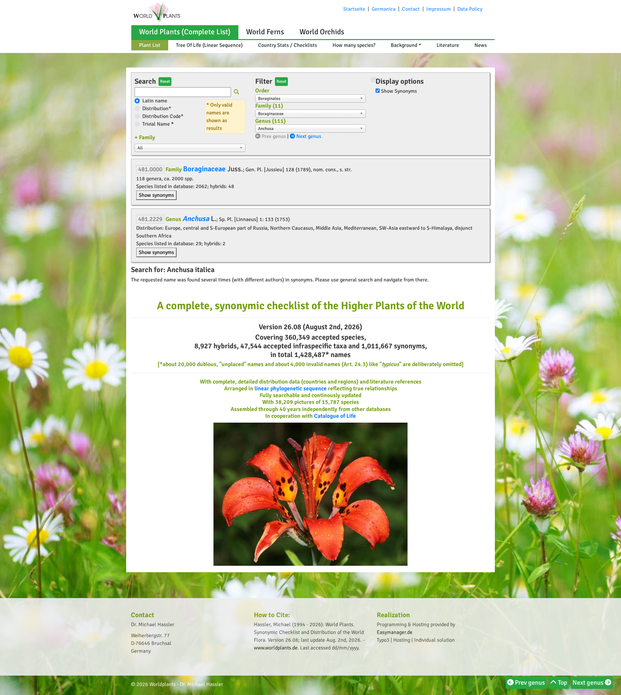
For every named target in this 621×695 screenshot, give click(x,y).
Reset (165, 81)
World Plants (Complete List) (185, 32)
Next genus (308, 136)
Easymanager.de (394, 632)
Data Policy (469, 9)
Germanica (384, 9)
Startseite (354, 9)
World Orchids (322, 32)
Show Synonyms (399, 91)
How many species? (353, 45)
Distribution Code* (162, 116)
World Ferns (265, 32)
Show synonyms (156, 195)
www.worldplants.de (276, 648)
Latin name (154, 101)
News (480, 45)
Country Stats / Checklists (287, 45)
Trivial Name (158, 124)
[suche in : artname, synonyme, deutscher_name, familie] (236, 92)
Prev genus (273, 136)
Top (562, 683)
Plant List (149, 45)
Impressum (438, 9)
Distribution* (156, 108)
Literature (448, 45)
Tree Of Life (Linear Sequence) (209, 45)
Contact (411, 9)
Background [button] (404, 45)
